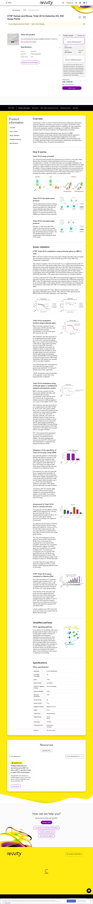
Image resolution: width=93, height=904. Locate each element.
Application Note (46, 750)
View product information (28, 42)
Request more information (30, 62)
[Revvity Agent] (89, 890)
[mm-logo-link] (46, 3)
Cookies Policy (7, 902)
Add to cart (71, 88)
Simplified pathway (15, 139)
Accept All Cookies (71, 900)
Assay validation (15, 135)
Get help (75, 108)
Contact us (69, 3)
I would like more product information (46, 828)
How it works (14, 131)
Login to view (65, 84)
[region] (46, 901)
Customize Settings (81, 900)
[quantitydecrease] (77, 81)
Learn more (15, 786)
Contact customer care (47, 832)
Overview (12, 127)
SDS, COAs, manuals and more (49, 108)
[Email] (84, 18)
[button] (76, 3)
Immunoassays (16, 10)
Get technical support (46, 836)
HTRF (24, 10)
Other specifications (41, 667)
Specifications (14, 143)
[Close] (90, 901)
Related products (65, 108)
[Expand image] (35, 190)
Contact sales (46, 822)
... (8, 10)
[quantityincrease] (84, 81)
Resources (35, 108)
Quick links (11, 108)
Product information (24, 108)
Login (79, 52)
